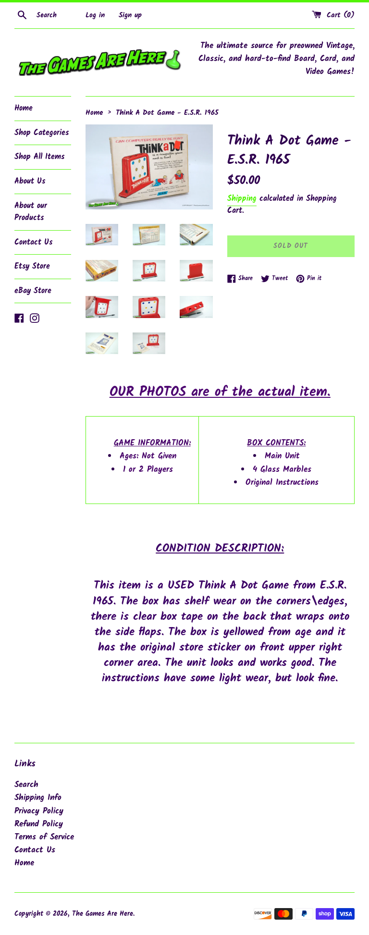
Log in (95, 15)
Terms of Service (44, 837)
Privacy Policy (38, 811)
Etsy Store (32, 266)
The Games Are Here (102, 914)
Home (23, 108)
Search (26, 784)
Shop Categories (41, 133)
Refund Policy (38, 824)
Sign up (130, 15)
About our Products (30, 212)
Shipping (242, 199)
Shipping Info (38, 797)
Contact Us (33, 242)
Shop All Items (39, 157)
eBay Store (32, 291)
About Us (29, 181)
